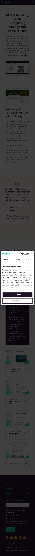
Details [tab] (17, 259)
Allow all (17, 295)
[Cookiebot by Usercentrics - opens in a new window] (21, 253)
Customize (16, 301)
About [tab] (28, 259)
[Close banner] (32, 253)
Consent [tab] (6, 259)
